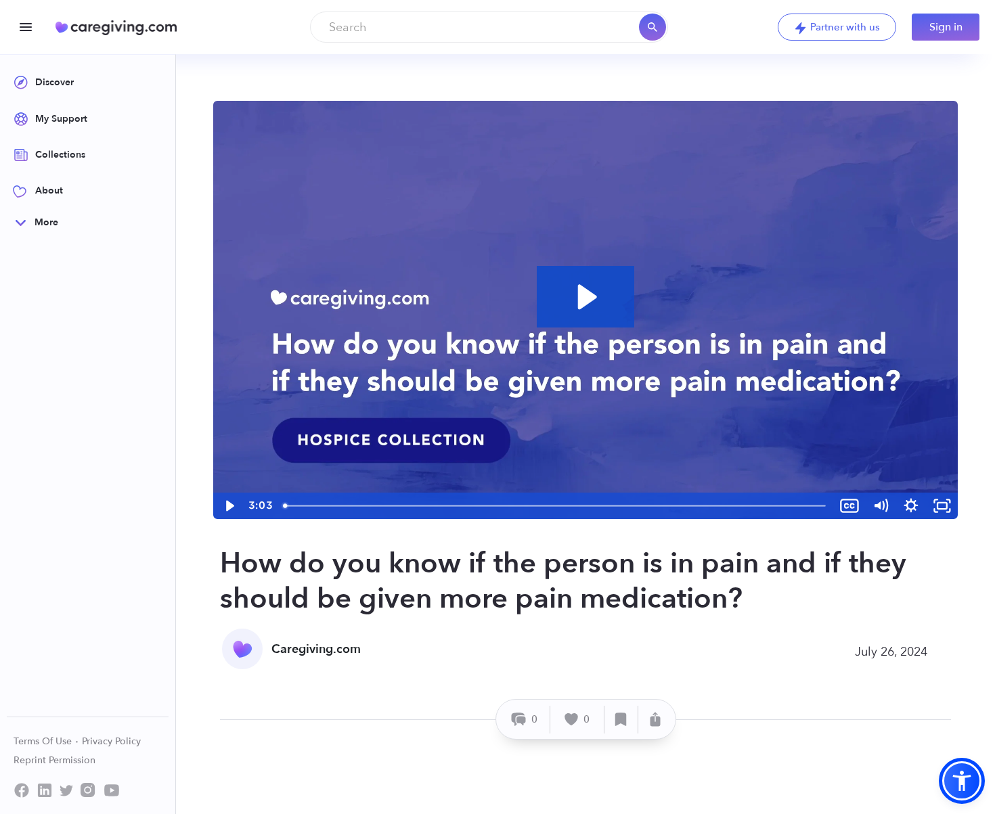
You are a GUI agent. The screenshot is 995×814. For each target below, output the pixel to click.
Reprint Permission (54, 760)
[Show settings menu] (911, 506)
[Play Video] (228, 506)
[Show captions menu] (849, 506)
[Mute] (880, 506)
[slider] (555, 506)
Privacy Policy (111, 741)
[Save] (621, 719)
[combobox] (489, 27)
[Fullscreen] (942, 506)
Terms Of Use (44, 741)
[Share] (655, 719)
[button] (961, 780)
